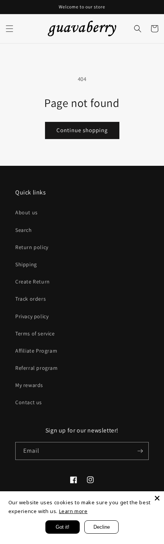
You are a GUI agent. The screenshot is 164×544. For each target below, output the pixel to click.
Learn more (73, 511)
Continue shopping (82, 130)
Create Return (32, 281)
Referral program (36, 367)
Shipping (26, 264)
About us (26, 212)
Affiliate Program (36, 350)
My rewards (29, 385)
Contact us (28, 402)
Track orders (30, 298)
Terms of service (35, 333)
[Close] (157, 498)
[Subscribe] (140, 451)
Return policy (31, 247)
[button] (9, 28)
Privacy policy (31, 316)
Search (23, 230)
